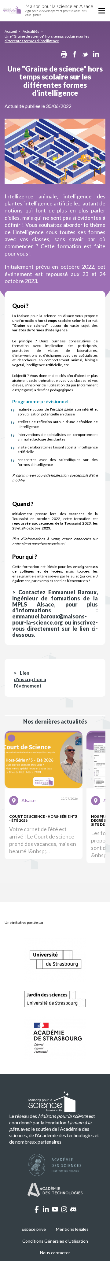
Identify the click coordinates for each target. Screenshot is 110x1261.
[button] (43, 795)
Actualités (31, 31)
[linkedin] (45, 1211)
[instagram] (64, 1211)
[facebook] (36, 1211)
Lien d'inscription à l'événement (30, 679)
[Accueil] (12, 10)
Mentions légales (72, 1229)
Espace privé (34, 1229)
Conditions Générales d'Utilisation (55, 1241)
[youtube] (55, 1211)
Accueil (11, 31)
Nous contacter (55, 1252)
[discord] (73, 1211)
